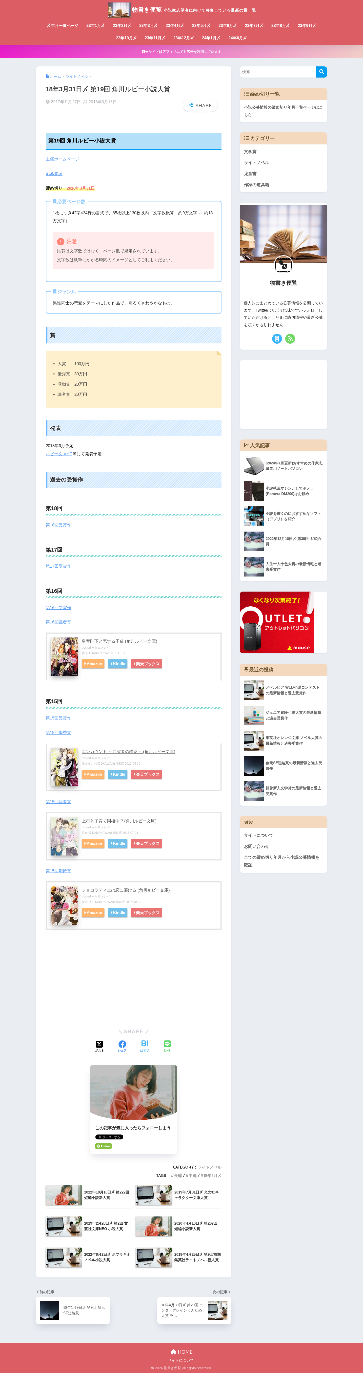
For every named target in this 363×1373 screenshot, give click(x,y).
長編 (178, 1175)
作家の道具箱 (256, 184)
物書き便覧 (194, 9)
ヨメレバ (104, 647)
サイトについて (258, 835)
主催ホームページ (62, 159)
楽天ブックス (148, 663)
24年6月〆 (237, 38)
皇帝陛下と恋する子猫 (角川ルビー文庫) (119, 641)
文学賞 (250, 151)
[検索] (321, 72)
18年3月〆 (212, 1175)
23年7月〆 (254, 25)
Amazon (94, 663)
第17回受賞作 (58, 566)
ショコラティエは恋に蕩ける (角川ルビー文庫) (126, 890)
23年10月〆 (126, 38)
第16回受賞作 (58, 607)
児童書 (250, 173)
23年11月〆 (155, 38)
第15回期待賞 (58, 871)
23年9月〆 (307, 25)
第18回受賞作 (58, 525)
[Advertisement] (134, 985)
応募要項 (54, 173)
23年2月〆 (122, 25)
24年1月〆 (211, 38)
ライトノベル (210, 1167)
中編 (193, 1175)
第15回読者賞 (58, 801)
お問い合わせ (256, 846)
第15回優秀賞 (58, 732)
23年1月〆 (95, 25)
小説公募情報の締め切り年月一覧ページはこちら (283, 111)
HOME (184, 1352)
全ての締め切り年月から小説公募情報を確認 (282, 861)
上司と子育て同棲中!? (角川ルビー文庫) (119, 821)
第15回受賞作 (58, 718)
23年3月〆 (148, 25)
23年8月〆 (280, 25)
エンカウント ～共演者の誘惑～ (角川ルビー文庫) (128, 751)
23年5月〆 (201, 25)
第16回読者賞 (58, 622)
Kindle (119, 663)
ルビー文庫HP (59, 454)
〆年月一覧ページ (63, 25)
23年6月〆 (228, 25)
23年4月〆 (175, 25)
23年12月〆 (183, 38)
